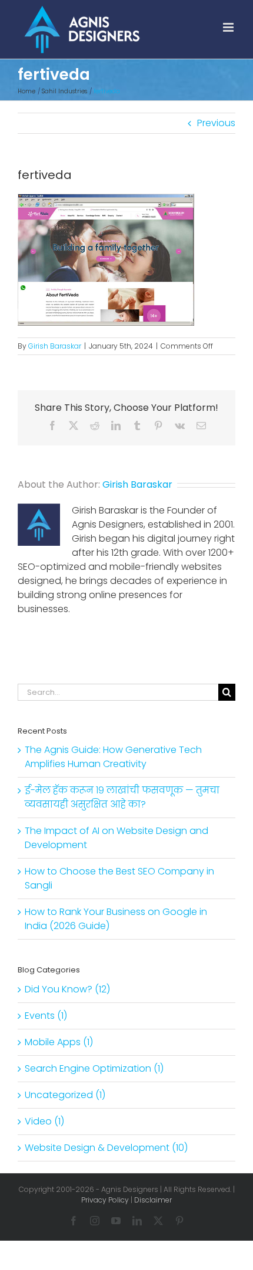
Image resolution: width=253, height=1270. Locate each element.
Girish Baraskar (54, 346)
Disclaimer (153, 1200)
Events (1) (46, 1015)
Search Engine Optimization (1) (94, 1068)
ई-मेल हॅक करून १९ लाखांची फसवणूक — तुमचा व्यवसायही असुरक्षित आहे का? (122, 797)
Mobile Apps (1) (59, 1042)
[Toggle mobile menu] (229, 27)
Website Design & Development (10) (106, 1147)
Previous (216, 123)
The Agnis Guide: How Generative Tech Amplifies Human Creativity (113, 757)
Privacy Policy (105, 1200)
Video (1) (44, 1121)
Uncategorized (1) (65, 1095)
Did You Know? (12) (67, 989)
